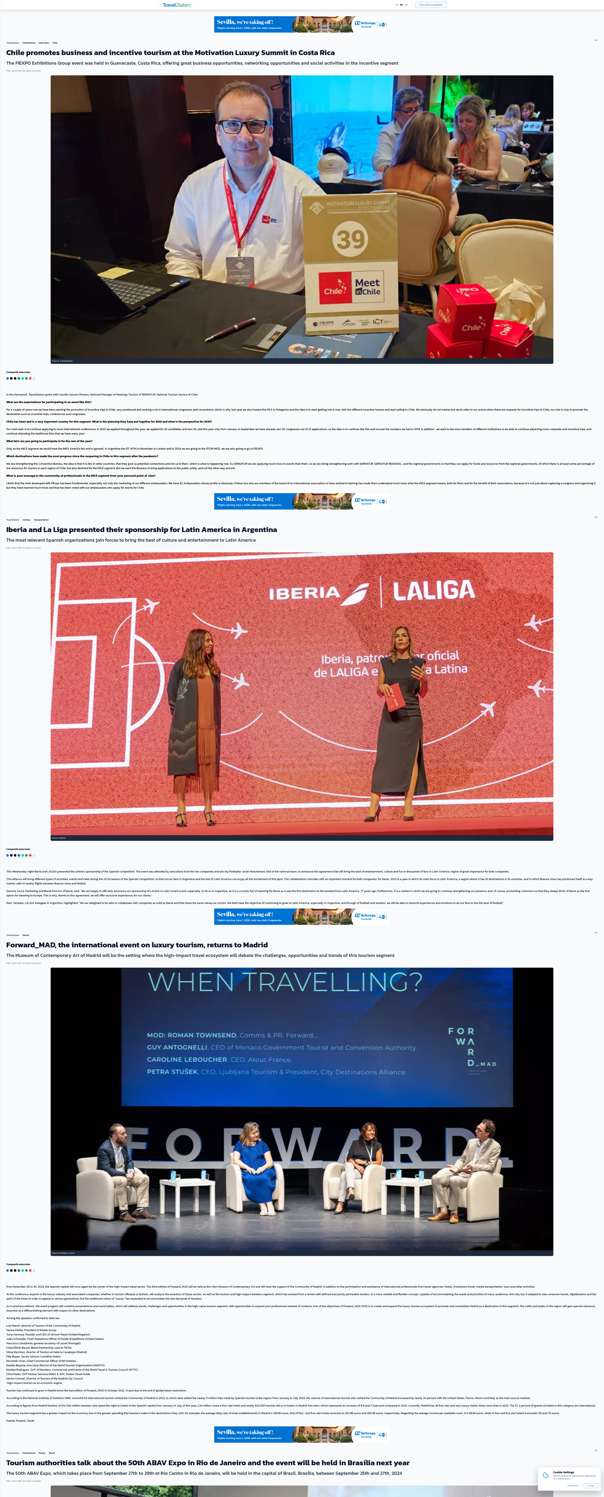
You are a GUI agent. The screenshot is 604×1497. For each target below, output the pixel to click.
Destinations (29, 43)
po (406, 4)
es (397, 4)
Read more (573, 1485)
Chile (55, 43)
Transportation (41, 519)
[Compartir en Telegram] (26, 378)
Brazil (52, 1453)
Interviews (44, 43)
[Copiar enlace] (34, 378)
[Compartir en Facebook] (7, 378)
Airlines (26, 519)
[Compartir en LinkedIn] (19, 378)
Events (26, 935)
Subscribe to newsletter (431, 4)
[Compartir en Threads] (15, 378)
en (401, 4)
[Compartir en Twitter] (11, 378)
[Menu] (158, 4)
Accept (590, 1485)
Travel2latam (12, 43)
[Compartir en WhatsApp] (22, 378)
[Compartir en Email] (30, 378)
